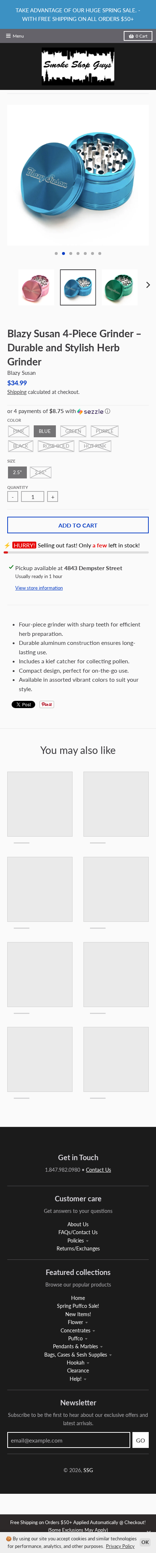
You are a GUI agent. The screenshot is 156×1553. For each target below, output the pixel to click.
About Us (78, 1224)
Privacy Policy (120, 1546)
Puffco (75, 1338)
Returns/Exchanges (78, 1248)
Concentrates (75, 1330)
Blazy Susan (21, 372)
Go (140, 1440)
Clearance (78, 1370)
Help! (76, 1379)
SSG (88, 1470)
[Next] (148, 285)
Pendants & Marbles (75, 1346)
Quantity (17, 487)
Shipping (16, 392)
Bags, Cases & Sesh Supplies (75, 1355)
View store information (39, 588)
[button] (78, 411)
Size (11, 461)
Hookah (76, 1362)
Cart (141, 36)
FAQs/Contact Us (78, 1232)
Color (14, 420)
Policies (75, 1240)
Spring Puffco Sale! (78, 1306)
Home (78, 1298)
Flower (75, 1322)
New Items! (78, 1314)
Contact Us (98, 1170)
